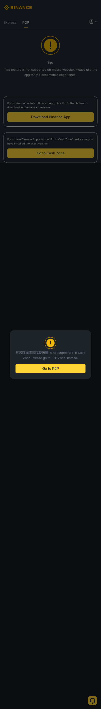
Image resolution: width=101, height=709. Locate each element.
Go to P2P (50, 368)
